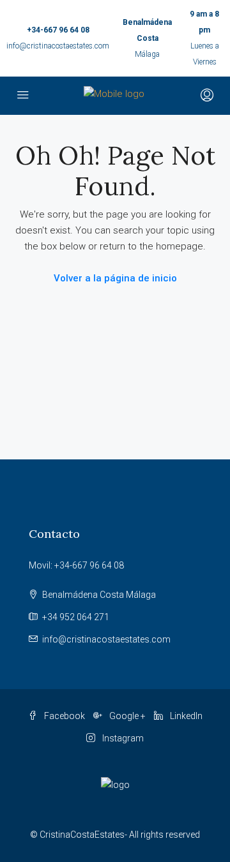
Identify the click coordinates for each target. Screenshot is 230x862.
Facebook (63, 716)
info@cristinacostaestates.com (57, 45)
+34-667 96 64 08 (58, 30)
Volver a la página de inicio (115, 278)
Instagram (122, 738)
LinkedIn (185, 716)
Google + (126, 716)
